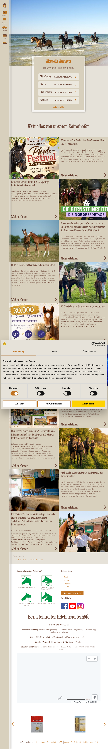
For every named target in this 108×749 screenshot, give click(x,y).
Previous (13, 724)
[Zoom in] (94, 658)
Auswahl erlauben (54, 404)
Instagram (80, 606)
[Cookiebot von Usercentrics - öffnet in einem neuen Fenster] (93, 344)
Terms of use (78, 702)
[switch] (41, 393)
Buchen (5, 46)
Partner (98, 742)
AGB (60, 742)
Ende (40, 559)
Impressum (40, 742)
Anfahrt (5, 30)
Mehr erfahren (69, 175)
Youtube (72, 606)
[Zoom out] (89, 658)
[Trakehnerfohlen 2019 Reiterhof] (34, 241)
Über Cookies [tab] (89, 351)
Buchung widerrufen (72, 593)
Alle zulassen (88, 404)
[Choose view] (94, 697)
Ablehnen (19, 404)
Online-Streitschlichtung (83, 742)
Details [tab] (54, 351)
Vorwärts (33, 559)
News (4, 38)
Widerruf (68, 742)
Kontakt (4, 15)
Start (4, 7)
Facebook (64, 606)
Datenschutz (52, 742)
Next (104, 724)
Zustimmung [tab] (19, 351)
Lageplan (4, 23)
